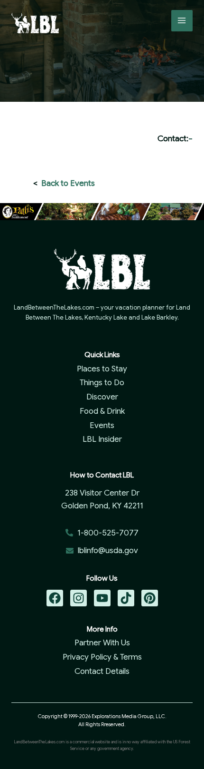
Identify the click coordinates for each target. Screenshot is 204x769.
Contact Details (102, 671)
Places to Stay (102, 369)
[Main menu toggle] (182, 21)
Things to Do (102, 383)
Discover (102, 397)
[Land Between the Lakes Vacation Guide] (35, 23)
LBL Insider (102, 439)
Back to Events (68, 183)
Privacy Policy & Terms (102, 657)
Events (102, 425)
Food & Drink (102, 411)
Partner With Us (102, 643)
